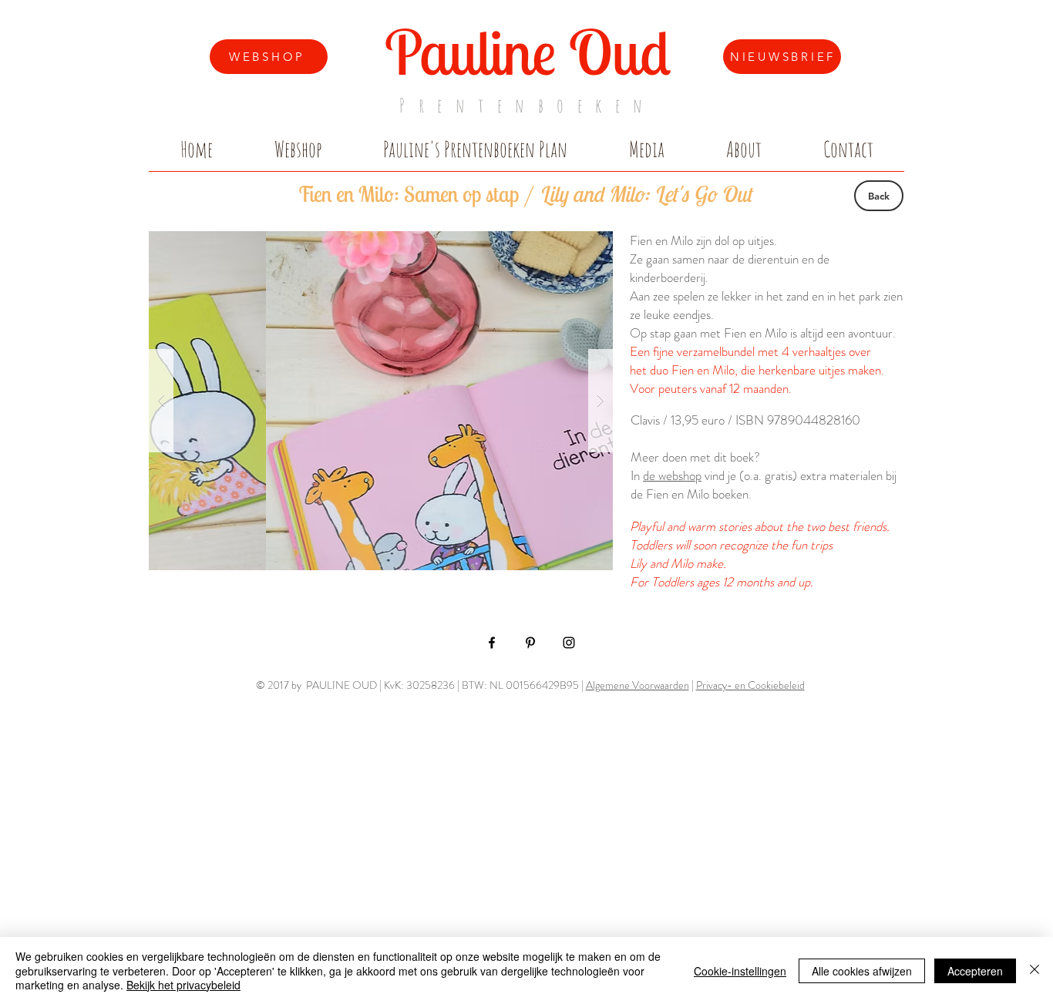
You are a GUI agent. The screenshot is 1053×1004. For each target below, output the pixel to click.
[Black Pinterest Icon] (530, 642)
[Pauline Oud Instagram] (569, 642)
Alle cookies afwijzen (862, 971)
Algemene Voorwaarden (637, 685)
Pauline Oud (528, 51)
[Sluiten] (1034, 970)
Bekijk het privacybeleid (183, 984)
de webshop (672, 475)
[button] (381, 400)
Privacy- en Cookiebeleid (750, 685)
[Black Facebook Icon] (492, 642)
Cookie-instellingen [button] (740, 971)
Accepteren (975, 971)
